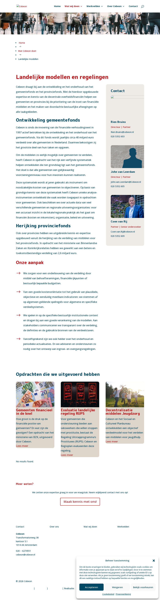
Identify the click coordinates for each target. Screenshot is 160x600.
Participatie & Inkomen (129, 552)
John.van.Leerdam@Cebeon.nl (126, 181)
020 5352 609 (118, 235)
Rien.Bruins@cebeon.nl (122, 132)
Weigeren (117, 587)
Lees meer (22, 446)
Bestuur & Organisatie (128, 533)
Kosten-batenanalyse (94, 541)
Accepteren (91, 587)
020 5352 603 (118, 136)
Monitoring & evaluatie (95, 556)
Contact (54, 544)
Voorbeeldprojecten (60, 537)
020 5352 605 (118, 186)
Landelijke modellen (94, 552)
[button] (153, 560)
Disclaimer (40, 588)
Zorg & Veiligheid (126, 556)
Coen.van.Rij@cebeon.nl (123, 231)
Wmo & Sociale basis (128, 548)
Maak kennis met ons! (80, 501)
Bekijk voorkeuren (143, 587)
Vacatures (55, 541)
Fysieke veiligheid (126, 537)
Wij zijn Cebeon (57, 533)
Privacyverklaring (123, 594)
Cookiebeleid (108, 594)
